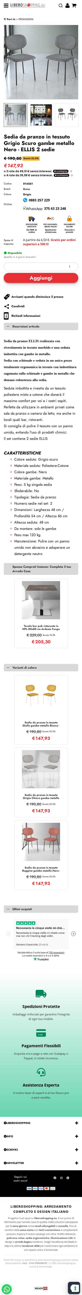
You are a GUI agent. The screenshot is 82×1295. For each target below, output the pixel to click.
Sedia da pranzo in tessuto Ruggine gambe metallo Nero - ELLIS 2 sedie (41, 869)
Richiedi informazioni (25, 316)
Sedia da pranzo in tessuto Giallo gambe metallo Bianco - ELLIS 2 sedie (41, 724)
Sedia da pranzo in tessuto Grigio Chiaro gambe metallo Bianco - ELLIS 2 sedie (41, 796)
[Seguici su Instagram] (61, 1179)
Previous (6, 115)
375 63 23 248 (55, 208)
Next (75, 115)
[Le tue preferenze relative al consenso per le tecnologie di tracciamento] (75, 1288)
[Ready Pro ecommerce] (41, 1288)
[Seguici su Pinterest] (68, 1179)
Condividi (18, 306)
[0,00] (74, 5)
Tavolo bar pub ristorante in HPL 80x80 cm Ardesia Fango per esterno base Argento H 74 (41, 627)
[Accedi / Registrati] (68, 5)
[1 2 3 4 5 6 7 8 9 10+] (41, 266)
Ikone (26, 189)
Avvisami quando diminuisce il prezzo (37, 297)
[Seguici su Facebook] (55, 1179)
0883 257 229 (39, 200)
